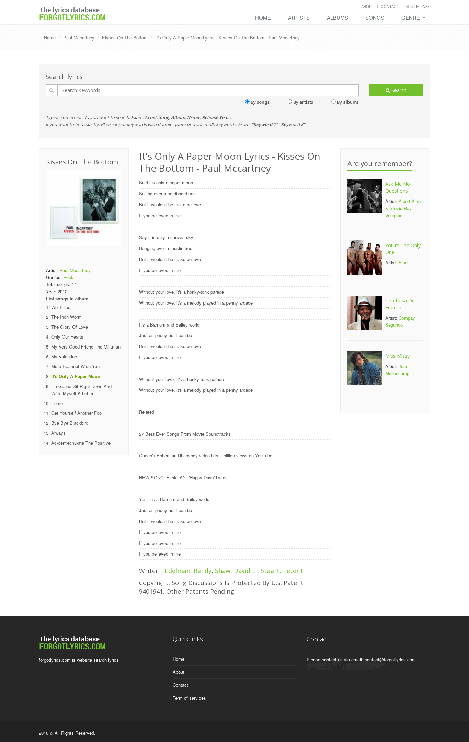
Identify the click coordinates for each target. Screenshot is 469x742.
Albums (337, 17)
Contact (390, 6)
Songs (374, 17)
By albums (348, 102)
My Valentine (64, 356)
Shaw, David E (236, 571)
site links (419, 6)
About (367, 6)
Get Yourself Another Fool (77, 413)
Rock (68, 277)
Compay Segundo (400, 321)
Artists (299, 17)
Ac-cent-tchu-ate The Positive (81, 443)
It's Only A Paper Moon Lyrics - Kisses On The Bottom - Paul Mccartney (227, 37)
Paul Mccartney (78, 37)
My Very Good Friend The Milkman (86, 346)
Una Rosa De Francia (400, 304)
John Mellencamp (397, 370)
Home (263, 17)
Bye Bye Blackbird (69, 423)
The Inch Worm (66, 316)
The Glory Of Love (69, 326)
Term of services (189, 698)
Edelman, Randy (188, 571)
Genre (410, 17)
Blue (403, 262)
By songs (260, 102)
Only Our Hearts (67, 336)
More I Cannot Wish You (75, 366)
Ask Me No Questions (397, 187)
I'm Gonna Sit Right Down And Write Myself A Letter (81, 390)
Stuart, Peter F (282, 571)
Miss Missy (397, 356)
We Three (60, 307)
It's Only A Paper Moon (75, 376)
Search (398, 90)
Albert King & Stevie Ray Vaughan (403, 208)
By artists (303, 102)
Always (58, 433)
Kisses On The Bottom (125, 37)
